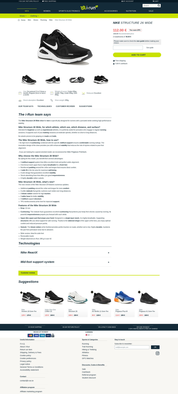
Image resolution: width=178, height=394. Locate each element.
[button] (128, 48)
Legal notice (25, 364)
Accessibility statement (29, 370)
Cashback (86, 372)
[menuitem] (23, 16)
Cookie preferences (28, 358)
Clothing (34, 16)
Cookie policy (25, 355)
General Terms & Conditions (31, 367)
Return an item (26, 350)
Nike (51, 20)
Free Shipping (50, 1)
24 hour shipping (35, 327)
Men (27, 11)
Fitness (85, 355)
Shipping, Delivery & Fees (30, 352)
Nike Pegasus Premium (76, 152)
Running (43, 20)
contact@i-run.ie (26, 381)
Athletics (85, 352)
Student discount (89, 378)
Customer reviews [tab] (28, 273)
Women (46, 11)
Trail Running (87, 347)
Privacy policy (25, 361)
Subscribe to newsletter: (123, 344)
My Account (128, 1)
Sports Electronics (68, 11)
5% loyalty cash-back (107, 327)
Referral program (89, 375)
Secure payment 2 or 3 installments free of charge (143, 328)
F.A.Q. (22, 344)
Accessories (111, 11)
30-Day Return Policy (29, 1)
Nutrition (131, 11)
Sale (151, 11)
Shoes (22, 16)
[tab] (64, 252)
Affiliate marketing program (31, 391)
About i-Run (25, 347)
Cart (156, 1)
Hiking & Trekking (89, 350)
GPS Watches (88, 358)
